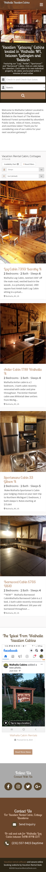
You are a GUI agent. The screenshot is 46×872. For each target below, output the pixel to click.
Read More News (23, 752)
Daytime (27, 843)
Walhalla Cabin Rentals (23, 735)
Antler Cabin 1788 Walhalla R (23, 371)
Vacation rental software (15, 861)
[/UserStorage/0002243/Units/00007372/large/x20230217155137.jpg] (23, 546)
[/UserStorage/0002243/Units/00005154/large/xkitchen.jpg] (23, 333)
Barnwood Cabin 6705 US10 (20, 584)
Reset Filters (29, 164)
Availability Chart (10, 164)
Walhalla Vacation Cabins (16, 2)
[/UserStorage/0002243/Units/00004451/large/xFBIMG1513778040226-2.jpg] (23, 222)
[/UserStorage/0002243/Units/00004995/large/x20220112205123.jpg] (23, 441)
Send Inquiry (26, 824)
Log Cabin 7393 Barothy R (22, 269)
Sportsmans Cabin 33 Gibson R (18, 479)
